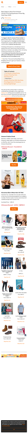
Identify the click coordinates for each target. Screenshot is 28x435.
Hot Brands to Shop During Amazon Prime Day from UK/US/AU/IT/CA (12, 74)
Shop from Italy (21, 234)
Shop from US (7, 300)
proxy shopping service (6, 96)
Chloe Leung (7, 17)
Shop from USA (7, 253)
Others (9, 6)
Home (2, 6)
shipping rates (4, 92)
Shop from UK (7, 232)
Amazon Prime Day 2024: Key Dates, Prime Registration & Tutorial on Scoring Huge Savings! (14, 81)
